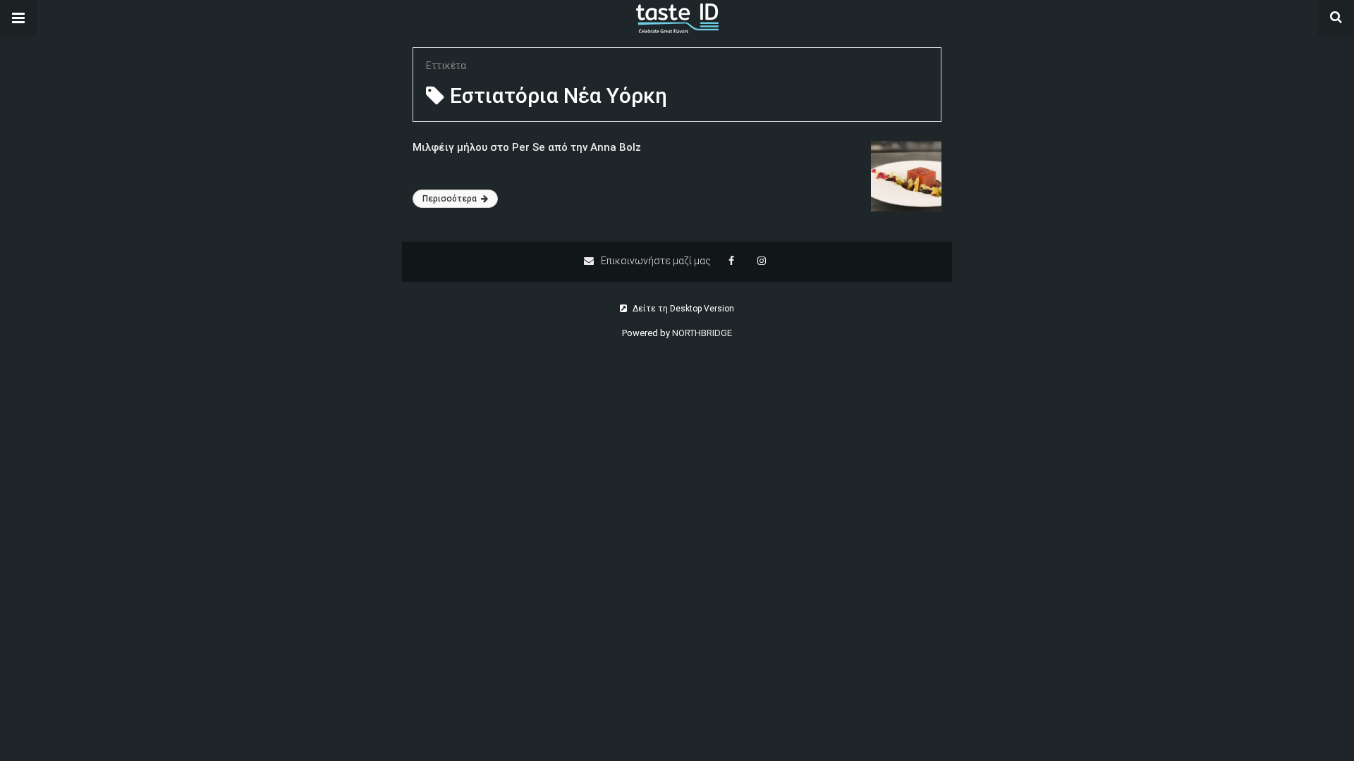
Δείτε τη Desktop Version (682, 309)
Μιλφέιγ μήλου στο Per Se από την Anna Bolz (527, 147)
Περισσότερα (450, 199)
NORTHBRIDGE (702, 333)
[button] (18, 18)
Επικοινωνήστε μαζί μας (655, 260)
